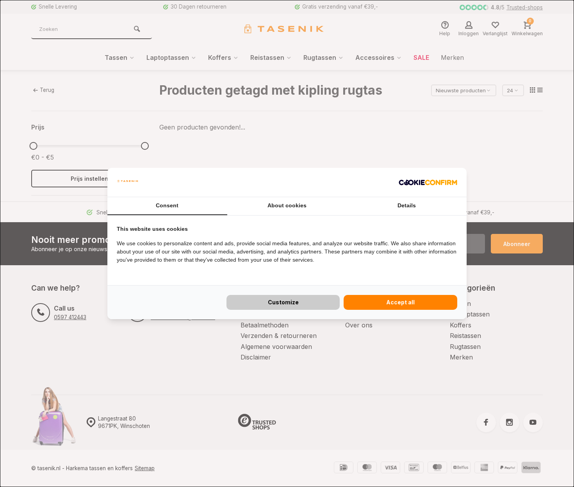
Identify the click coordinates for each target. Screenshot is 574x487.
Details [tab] (407, 205)
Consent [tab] (167, 205)
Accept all (400, 302)
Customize (283, 302)
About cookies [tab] (287, 205)
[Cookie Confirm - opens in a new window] (428, 182)
